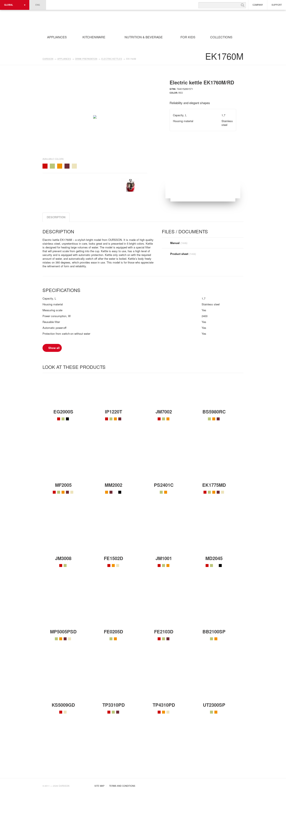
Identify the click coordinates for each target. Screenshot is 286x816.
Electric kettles (111, 59)
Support (277, 4)
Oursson (94, 21)
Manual (178, 243)
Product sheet (183, 254)
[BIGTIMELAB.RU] (234, 785)
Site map (99, 785)
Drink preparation (86, 59)
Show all (54, 348)
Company (258, 4)
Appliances (64, 59)
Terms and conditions (122, 785)
